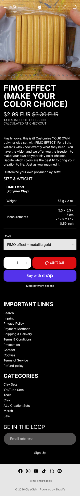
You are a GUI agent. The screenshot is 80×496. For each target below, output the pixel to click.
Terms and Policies (40, 480)
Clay (7, 400)
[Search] (15, 7)
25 (30, 75)
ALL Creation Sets (17, 405)
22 (17, 75)
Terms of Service (16, 360)
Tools (7, 395)
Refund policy (14, 365)
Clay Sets (10, 384)
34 (67, 75)
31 (54, 75)
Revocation (12, 344)
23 (22, 75)
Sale (7, 416)
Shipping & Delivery (18, 334)
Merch (8, 411)
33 (63, 75)
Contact (9, 350)
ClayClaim (31, 489)
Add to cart (57, 263)
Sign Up (40, 452)
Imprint (9, 318)
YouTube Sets (14, 390)
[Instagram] (28, 471)
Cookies (9, 355)
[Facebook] (20, 471)
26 (34, 75)
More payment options (40, 285)
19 (5, 75)
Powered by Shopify (52, 489)
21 (13, 75)
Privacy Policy (14, 323)
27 (38, 75)
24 (26, 75)
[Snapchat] (51, 471)
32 (59, 75)
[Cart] (75, 7)
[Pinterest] (59, 471)
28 (42, 75)
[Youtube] (36, 471)
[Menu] (5, 7)
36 (75, 75)
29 (46, 75)
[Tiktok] (44, 471)
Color (7, 236)
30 (50, 75)
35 (71, 75)
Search (9, 313)
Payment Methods (17, 329)
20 (9, 75)
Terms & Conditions (18, 339)
